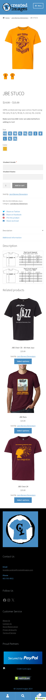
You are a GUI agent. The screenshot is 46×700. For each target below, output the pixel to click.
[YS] (10, 133)
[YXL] (25, 133)
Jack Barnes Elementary (19, 18)
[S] (35, 133)
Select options (23, 361)
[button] (5, 133)
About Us (6, 620)
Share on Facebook (13, 214)
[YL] (20, 133)
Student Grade (10, 162)
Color (5, 145)
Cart (35, 694)
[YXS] (5, 133)
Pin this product (12, 217)
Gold (5, 149)
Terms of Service (9, 633)
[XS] (30, 133)
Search (23, 696)
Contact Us (7, 624)
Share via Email (12, 221)
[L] (5, 139)
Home (7, 18)
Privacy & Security (10, 630)
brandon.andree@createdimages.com (18, 570)
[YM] (15, 133)
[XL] (10, 139)
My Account (7, 696)
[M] (40, 133)
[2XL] (15, 139)
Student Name (9, 171)
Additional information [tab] (12, 237)
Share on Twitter (13, 211)
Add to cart (19, 185)
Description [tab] (7, 230)
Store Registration (10, 626)
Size (4, 129)
